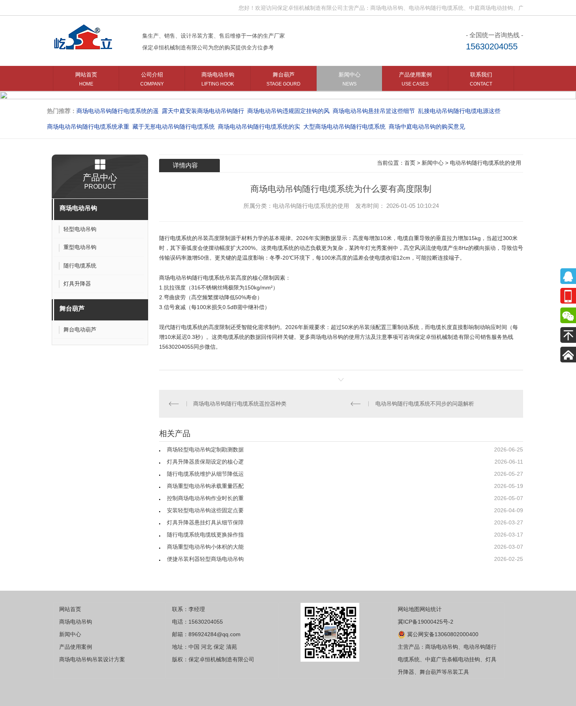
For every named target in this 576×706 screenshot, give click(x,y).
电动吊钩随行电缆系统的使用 (485, 163)
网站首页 (86, 79)
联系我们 (481, 79)
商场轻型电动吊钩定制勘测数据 (205, 449)
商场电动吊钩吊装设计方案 (92, 659)
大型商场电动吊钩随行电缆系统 (344, 126)
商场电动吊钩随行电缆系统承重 (88, 126)
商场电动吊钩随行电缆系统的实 (259, 126)
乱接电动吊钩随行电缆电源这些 (459, 110)
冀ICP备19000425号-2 (425, 622)
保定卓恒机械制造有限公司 (447, 337)
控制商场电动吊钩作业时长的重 (205, 498)
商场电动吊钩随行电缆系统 (192, 278)
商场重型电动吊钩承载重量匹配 (205, 486)
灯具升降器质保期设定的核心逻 (205, 462)
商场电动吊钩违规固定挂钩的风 (288, 110)
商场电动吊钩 (217, 79)
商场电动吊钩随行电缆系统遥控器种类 (239, 403)
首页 (409, 163)
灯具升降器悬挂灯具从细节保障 (205, 522)
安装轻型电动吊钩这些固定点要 (205, 510)
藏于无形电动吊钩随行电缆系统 (173, 126)
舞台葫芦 (283, 79)
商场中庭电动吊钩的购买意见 (427, 126)
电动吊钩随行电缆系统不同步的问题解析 (424, 403)
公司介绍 (152, 79)
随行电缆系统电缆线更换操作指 (205, 534)
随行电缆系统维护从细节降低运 (205, 474)
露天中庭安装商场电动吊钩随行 (203, 110)
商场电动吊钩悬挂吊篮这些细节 (374, 110)
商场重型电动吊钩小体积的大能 (205, 547)
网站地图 (409, 609)
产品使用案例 (415, 79)
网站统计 (431, 609)
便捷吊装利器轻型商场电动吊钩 (205, 559)
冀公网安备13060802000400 (442, 634)
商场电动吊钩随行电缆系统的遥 (117, 110)
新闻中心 (349, 79)
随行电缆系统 (175, 238)
